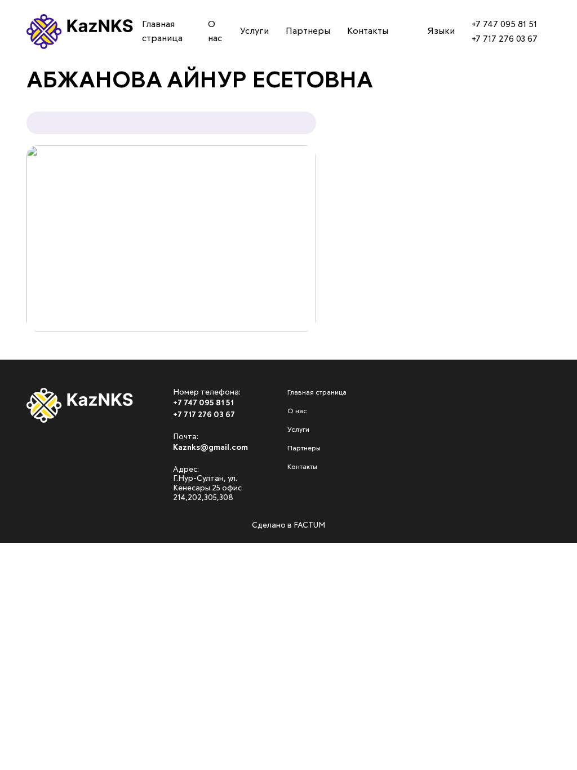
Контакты (36, 198)
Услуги (29, 135)
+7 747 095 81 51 (504, 24)
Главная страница (59, 71)
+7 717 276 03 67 (505, 38)
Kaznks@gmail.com (210, 448)
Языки (441, 31)
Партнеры (36, 167)
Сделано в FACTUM (288, 525)
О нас (25, 103)
